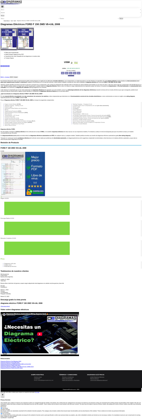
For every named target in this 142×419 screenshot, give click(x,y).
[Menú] (2, 6)
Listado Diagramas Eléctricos (97, 377)
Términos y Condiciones (68, 377)
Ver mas (37, 392)
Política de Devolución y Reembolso (71, 380)
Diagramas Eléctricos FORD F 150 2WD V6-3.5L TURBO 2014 (17, 366)
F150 (15, 20)
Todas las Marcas (94, 378)
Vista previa (71, 75)
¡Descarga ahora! (5, 306)
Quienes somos (38, 377)
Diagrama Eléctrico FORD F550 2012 (10, 365)
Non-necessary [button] (5, 412)
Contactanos (37, 378)
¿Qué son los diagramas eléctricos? (99, 380)
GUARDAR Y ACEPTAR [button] (7, 417)
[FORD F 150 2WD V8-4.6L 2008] (23, 195)
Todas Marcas (7, 20)
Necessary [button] (3, 406)
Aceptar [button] (33, 392)
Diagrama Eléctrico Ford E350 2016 (10, 362)
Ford (12, 20)
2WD (67, 73)
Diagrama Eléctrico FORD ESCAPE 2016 (12, 368)
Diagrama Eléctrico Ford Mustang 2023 (11, 361)
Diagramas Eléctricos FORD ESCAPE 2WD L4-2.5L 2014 (16, 364)
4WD (63, 73)
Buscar (2, 15)
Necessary (5, 408)
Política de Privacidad (67, 378)
